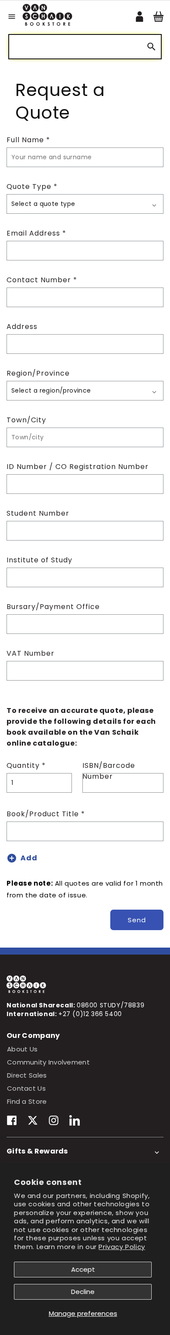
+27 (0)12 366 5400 (90, 1014)
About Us (22, 1049)
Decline (83, 1291)
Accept (83, 1269)
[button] (12, 16)
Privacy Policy (122, 1246)
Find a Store (27, 1101)
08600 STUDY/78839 (110, 1005)
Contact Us (26, 1088)
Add (28, 858)
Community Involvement (48, 1062)
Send (137, 919)
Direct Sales (27, 1075)
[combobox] (85, 46)
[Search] (151, 46)
